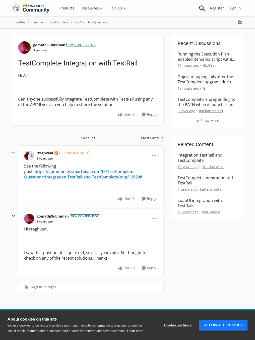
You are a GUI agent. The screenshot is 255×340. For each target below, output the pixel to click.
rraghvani (45, 153)
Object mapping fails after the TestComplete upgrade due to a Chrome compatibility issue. (206, 79)
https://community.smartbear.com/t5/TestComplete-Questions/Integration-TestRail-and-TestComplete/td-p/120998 (83, 174)
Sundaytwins (213, 166)
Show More (209, 120)
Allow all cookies (223, 325)
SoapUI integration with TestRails (200, 203)
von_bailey (211, 212)
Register (217, 8)
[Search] (202, 8)
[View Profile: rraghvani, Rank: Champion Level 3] (29, 156)
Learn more (135, 331)
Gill (205, 88)
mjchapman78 (211, 111)
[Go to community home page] (31, 8)
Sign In (235, 8)
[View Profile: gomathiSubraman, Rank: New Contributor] (24, 47)
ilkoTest (209, 65)
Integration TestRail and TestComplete (200, 158)
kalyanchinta (210, 189)
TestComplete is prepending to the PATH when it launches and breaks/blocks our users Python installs (207, 102)
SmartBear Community (28, 22)
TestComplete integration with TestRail (206, 180)
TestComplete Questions (91, 22)
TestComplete (58, 22)
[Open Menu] (239, 22)
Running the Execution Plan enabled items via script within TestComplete (206, 57)
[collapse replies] (13, 153)
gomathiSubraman (49, 45)
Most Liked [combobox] (152, 138)
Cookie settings (178, 325)
